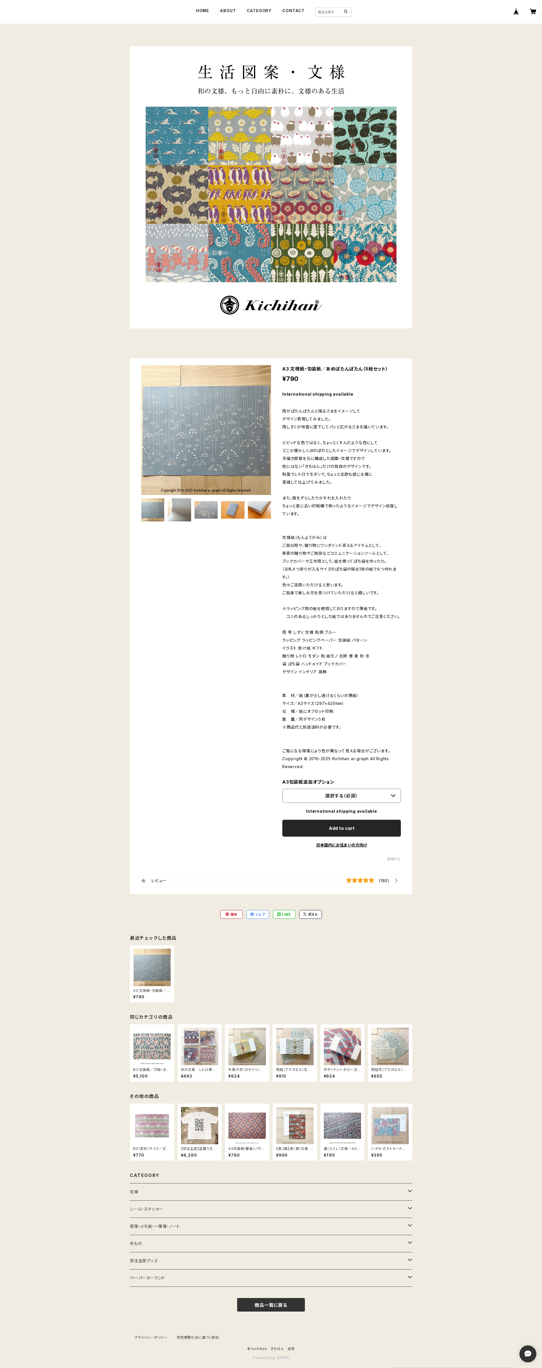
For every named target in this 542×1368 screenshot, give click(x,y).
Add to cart (342, 828)
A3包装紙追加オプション (308, 782)
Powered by (265, 1358)
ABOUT (228, 10)
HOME (202, 10)
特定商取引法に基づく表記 (198, 1337)
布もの (136, 1243)
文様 (134, 1191)
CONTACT (293, 10)
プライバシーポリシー (151, 1337)
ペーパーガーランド (147, 1277)
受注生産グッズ (144, 1260)
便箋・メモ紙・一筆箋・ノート (155, 1226)
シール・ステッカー (146, 1209)
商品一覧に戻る (271, 1305)
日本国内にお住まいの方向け (341, 845)
